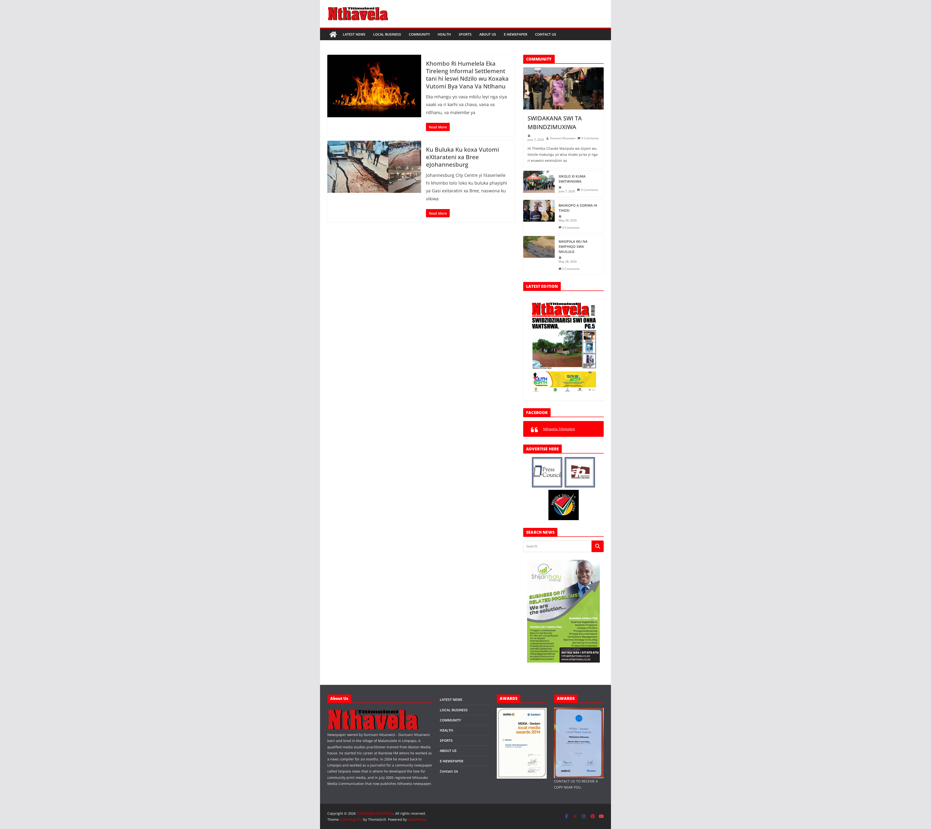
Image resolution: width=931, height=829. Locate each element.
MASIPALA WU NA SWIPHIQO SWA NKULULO (573, 246)
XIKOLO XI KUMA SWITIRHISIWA (572, 179)
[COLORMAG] (373, 711)
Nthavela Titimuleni (559, 429)
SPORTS (465, 34)
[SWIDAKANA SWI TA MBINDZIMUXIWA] (563, 88)
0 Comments (590, 138)
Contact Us (545, 34)
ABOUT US (487, 34)
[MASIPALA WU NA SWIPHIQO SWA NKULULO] (539, 255)
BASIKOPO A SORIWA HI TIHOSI (578, 208)
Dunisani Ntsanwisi (563, 138)
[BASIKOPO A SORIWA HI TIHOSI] (539, 216)
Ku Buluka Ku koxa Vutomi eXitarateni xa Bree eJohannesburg (462, 156)
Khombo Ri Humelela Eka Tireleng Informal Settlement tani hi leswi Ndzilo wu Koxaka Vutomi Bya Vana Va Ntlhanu (467, 74)
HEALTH (444, 34)
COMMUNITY (419, 34)
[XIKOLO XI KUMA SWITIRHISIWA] (539, 184)
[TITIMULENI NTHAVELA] (333, 34)
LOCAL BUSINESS (387, 34)
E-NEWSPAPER (515, 34)
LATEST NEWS (354, 34)
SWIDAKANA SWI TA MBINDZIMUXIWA (555, 122)
